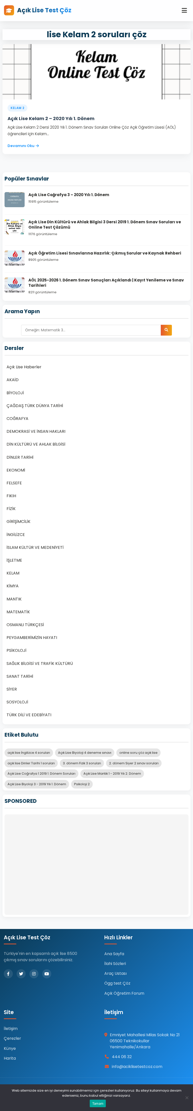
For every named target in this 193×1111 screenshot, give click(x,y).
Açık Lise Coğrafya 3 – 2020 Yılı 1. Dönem (68, 194)
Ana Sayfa (114, 954)
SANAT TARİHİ (20, 676)
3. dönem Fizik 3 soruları (82, 763)
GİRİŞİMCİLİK (18, 521)
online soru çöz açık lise (138, 752)
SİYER (12, 689)
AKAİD (13, 380)
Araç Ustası (115, 973)
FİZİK (11, 509)
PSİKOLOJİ (16, 650)
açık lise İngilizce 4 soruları (29, 752)
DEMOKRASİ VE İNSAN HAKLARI (36, 431)
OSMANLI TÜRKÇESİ (25, 625)
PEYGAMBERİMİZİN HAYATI (32, 637)
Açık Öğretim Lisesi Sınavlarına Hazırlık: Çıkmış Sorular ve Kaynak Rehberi (104, 253)
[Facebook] (8, 973)
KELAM (13, 573)
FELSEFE (14, 483)
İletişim (11, 1028)
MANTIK (14, 599)
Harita (10, 1058)
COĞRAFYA (17, 418)
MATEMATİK (18, 612)
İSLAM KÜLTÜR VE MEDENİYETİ (35, 547)
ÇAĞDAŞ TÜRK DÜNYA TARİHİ (35, 406)
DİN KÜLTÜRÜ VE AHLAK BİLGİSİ (36, 444)
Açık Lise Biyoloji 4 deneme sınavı (84, 752)
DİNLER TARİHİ (20, 457)
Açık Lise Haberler (24, 367)
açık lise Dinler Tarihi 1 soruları (31, 763)
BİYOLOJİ (15, 393)
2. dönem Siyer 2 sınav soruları (134, 763)
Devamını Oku (21, 145)
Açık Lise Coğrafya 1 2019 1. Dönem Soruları (41, 773)
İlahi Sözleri (115, 963)
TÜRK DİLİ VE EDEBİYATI (29, 715)
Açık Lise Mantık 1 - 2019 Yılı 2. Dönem (112, 773)
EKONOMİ (16, 470)
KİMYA (13, 586)
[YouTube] (46, 973)
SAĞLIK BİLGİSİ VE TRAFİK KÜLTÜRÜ (40, 663)
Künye (10, 1048)
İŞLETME (14, 560)
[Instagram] (33, 973)
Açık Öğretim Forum (124, 993)
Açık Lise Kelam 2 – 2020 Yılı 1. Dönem (51, 118)
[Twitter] (21, 973)
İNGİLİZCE (16, 534)
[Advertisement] (96, 864)
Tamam (97, 1103)
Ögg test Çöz (117, 983)
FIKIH (11, 496)
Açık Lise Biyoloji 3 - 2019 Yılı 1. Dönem (37, 784)
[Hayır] (186, 1097)
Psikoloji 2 (82, 784)
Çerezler (12, 1038)
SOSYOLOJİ (17, 702)
